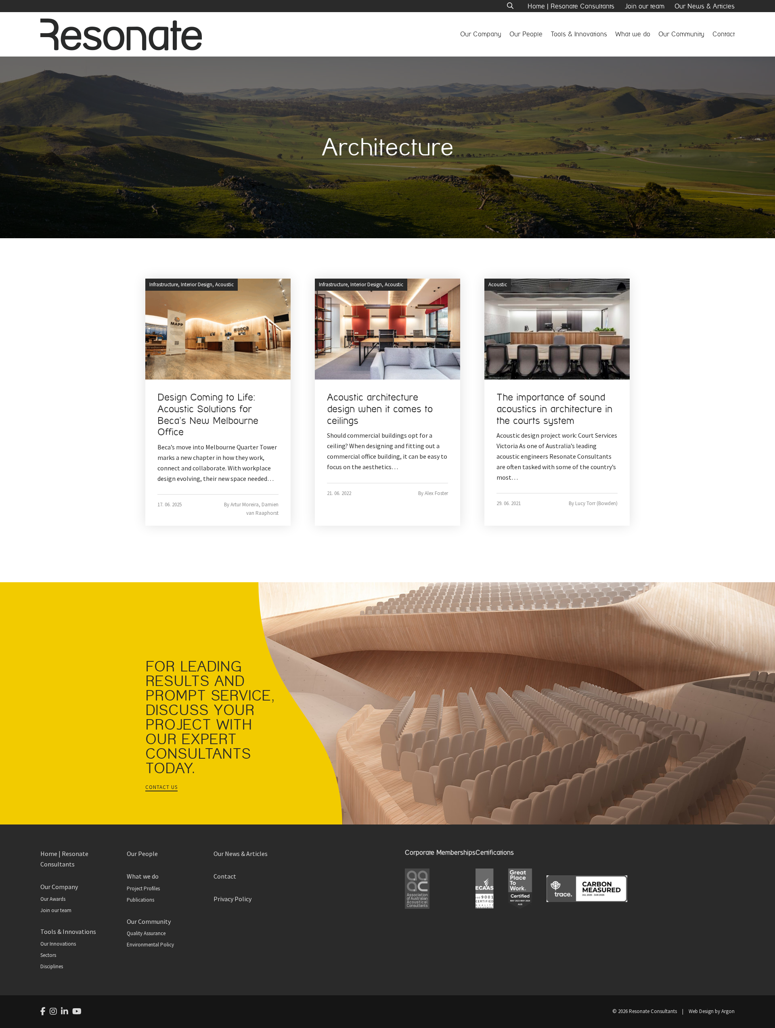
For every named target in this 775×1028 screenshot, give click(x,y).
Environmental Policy (150, 944)
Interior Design (196, 284)
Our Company (480, 34)
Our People (525, 34)
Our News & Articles (704, 6)
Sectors (48, 955)
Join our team (644, 6)
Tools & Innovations (579, 34)
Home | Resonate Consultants (571, 6)
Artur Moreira (244, 504)
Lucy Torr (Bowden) (596, 503)
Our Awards (52, 899)
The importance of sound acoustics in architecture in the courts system (554, 409)
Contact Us (161, 787)
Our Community (681, 34)
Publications (140, 899)
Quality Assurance (146, 933)
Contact (723, 34)
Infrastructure (163, 284)
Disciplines (51, 966)
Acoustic (224, 284)
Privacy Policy (232, 899)
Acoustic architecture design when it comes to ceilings (380, 409)
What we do (632, 34)
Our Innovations (58, 943)
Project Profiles (143, 888)
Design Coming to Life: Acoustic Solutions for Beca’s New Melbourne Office (207, 415)
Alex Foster (436, 493)
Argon (728, 1011)
